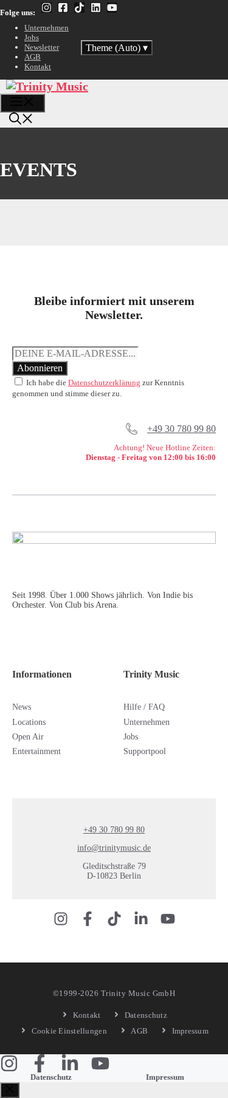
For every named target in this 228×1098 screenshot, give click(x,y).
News (21, 707)
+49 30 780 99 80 (181, 429)
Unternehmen (46, 27)
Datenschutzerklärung (104, 382)
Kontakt (37, 66)
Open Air (28, 736)
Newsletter (41, 47)
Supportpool (144, 751)
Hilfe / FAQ (144, 707)
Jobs (31, 37)
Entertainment (36, 751)
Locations (29, 722)
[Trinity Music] (47, 86)
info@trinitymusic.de (114, 848)
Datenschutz (51, 1077)
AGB (32, 56)
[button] (21, 120)
